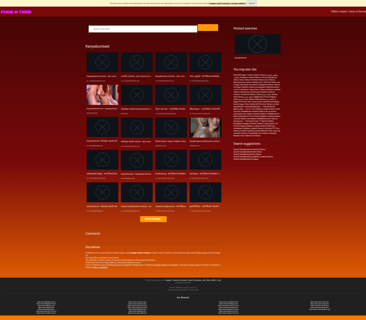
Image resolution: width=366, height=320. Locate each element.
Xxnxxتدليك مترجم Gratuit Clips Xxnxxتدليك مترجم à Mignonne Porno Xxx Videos (254, 100)
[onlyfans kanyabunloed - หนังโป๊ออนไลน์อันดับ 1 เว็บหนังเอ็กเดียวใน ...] (171, 201)
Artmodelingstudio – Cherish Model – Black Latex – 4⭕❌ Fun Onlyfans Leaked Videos (255, 107)
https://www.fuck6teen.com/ (228, 304)
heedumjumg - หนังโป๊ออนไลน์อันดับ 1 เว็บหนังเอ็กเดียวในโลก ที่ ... (182, 173)
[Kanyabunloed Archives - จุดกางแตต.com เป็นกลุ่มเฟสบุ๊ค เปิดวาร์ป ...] (102, 71)
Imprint (343, 11)
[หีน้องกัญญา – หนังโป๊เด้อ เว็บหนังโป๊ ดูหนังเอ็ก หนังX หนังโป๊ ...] (205, 104)
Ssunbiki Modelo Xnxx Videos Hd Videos (255, 134)
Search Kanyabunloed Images (245, 159)
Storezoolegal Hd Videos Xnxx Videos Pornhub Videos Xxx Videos (255, 78)
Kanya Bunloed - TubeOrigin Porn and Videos (140, 174)
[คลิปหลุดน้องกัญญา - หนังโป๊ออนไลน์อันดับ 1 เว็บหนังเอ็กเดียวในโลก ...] (102, 169)
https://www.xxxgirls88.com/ (137, 313)
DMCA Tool (216, 280)
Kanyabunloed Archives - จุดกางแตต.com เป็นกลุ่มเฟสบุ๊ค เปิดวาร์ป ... (115, 76)
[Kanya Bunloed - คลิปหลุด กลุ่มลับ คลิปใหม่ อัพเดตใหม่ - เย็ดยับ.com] (102, 136)
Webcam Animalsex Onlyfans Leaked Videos (254, 127)
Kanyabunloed (241, 58)
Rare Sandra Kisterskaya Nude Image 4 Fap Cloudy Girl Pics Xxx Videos (256, 102)
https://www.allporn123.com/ (228, 311)
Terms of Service (357, 11)
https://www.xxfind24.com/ (137, 309)
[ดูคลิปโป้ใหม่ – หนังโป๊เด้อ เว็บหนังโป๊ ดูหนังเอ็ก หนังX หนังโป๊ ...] (205, 201)
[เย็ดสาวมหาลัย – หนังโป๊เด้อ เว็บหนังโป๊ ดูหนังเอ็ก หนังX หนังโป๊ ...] (171, 104)
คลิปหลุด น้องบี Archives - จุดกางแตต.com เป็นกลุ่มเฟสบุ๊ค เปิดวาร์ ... (149, 141)
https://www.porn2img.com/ (319, 304)
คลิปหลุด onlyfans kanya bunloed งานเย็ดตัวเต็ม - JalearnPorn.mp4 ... (150, 109)
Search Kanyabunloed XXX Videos (247, 152)
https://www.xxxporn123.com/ (137, 307)
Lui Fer (236, 89)
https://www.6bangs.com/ (46, 306)
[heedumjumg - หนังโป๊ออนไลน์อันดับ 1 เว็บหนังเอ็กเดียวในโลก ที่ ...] (171, 169)
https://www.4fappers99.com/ (46, 304)
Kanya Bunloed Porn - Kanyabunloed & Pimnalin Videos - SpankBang (115, 108)
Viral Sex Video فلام (271, 82)
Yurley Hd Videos (248, 94)
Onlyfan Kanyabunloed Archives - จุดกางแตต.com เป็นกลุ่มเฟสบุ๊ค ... (149, 206)
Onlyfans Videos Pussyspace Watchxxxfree (260, 87)
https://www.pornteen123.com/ (228, 309)
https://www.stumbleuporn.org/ (319, 309)
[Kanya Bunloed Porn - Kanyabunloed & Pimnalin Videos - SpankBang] (102, 104)
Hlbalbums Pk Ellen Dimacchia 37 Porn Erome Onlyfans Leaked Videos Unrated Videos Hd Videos (256, 116)
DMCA (334, 11)
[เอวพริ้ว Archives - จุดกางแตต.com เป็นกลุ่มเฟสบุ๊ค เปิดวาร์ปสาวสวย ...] (137, 71)
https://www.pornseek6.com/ (228, 307)
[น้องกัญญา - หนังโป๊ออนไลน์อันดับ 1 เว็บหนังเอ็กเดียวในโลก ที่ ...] (205, 169)
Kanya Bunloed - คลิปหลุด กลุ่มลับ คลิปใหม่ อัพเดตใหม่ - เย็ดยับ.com (114, 141)
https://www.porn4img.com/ (320, 307)
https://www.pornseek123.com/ (228, 306)
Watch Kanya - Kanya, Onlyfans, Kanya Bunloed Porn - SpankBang (182, 141)
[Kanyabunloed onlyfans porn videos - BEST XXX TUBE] (205, 137)
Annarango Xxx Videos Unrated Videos (249, 114)
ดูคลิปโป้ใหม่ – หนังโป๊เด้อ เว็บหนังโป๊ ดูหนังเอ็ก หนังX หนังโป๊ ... (215, 206)
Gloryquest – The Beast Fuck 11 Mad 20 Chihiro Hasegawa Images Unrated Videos (253, 122)
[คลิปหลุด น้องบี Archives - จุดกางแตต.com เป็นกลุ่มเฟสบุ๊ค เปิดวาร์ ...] (137, 137)
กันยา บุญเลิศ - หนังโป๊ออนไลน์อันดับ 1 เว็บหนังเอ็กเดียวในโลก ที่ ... (217, 76)
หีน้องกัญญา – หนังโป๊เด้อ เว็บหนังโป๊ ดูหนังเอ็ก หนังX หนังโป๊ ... (215, 109)
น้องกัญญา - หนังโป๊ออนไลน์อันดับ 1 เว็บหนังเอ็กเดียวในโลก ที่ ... (216, 173)
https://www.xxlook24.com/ (137, 311)
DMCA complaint (100, 267)
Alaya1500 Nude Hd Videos (246, 84)
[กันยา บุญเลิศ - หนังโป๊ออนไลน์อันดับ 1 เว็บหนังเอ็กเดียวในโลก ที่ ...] (205, 71)
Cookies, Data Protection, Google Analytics (227, 3)
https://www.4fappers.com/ (46, 302)
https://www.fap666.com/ (46, 309)
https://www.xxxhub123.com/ (137, 306)
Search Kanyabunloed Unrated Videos (249, 149)
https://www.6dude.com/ (46, 307)
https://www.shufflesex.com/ (46, 313)
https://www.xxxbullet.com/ (137, 304)
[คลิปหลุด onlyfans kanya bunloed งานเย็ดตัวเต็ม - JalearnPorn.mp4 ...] (137, 104)
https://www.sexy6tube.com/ (228, 302)
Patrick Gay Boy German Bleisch (254, 131)
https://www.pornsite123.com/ (46, 311)
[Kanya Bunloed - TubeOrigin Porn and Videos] (137, 169)
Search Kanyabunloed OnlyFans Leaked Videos (253, 156)
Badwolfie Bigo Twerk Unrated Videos (249, 75)
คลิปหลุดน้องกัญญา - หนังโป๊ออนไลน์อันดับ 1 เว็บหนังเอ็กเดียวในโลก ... (116, 173)
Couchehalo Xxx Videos (258, 133)
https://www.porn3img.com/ (319, 306)
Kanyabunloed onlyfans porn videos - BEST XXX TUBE (212, 141)
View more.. (153, 219)
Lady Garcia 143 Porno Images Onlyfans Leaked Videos (255, 124)
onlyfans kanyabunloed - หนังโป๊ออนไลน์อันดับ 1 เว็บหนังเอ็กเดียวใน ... (184, 206)
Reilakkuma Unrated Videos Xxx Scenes (259, 111)
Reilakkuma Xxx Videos (267, 118)
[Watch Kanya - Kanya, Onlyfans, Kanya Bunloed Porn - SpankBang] (171, 137)
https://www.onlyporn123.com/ (228, 313)
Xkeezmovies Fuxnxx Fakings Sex (247, 82)
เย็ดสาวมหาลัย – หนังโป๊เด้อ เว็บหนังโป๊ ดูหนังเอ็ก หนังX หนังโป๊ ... (182, 109)
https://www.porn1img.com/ (319, 302)
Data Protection (194, 280)
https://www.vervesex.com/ (137, 302)
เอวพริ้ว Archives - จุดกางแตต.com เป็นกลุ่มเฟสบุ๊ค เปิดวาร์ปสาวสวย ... (149, 76)
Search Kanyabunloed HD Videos (247, 154)
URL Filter (206, 280)
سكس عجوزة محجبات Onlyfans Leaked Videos (255, 76)
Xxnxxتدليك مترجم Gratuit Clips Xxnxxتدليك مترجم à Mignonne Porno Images (255, 95)
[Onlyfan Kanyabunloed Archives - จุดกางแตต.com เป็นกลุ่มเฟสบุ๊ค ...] (137, 201)
